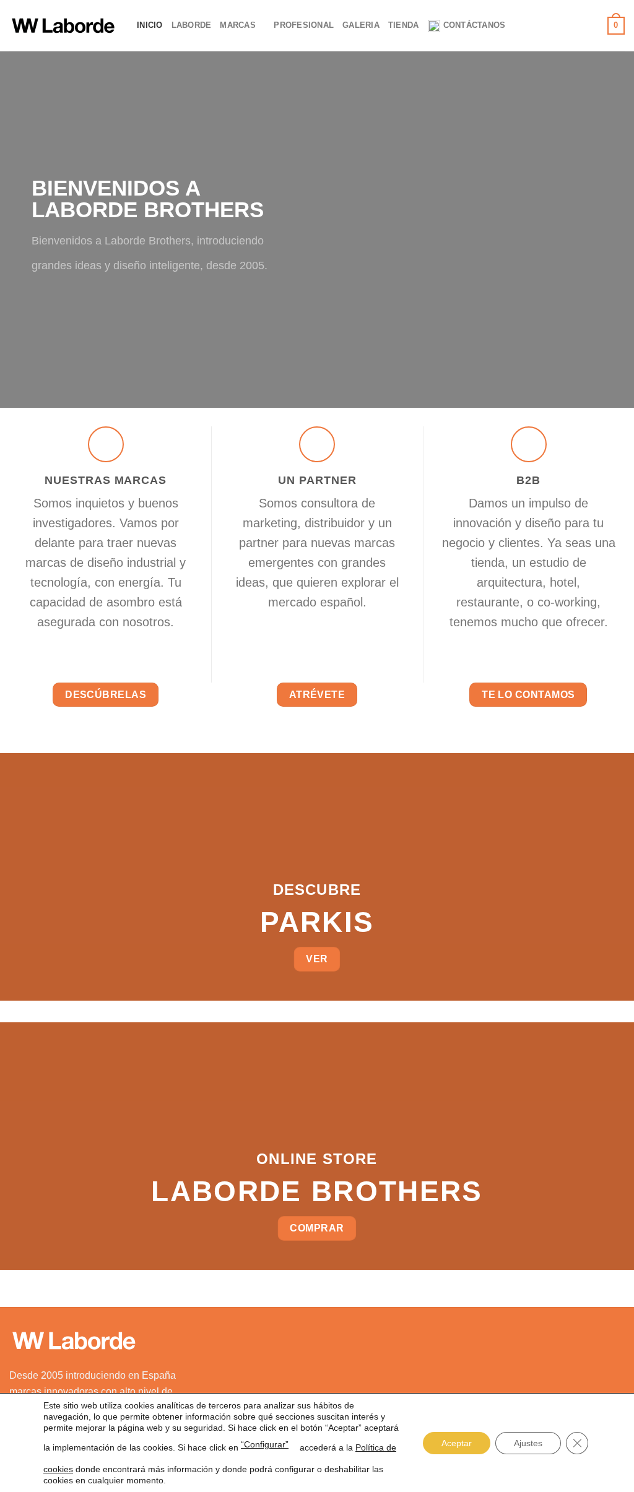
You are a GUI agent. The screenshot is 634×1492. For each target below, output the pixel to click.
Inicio (150, 25)
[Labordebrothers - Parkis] (63, 25)
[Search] (593, 25)
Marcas (238, 25)
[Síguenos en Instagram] (551, 25)
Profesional (304, 25)
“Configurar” (265, 1444)
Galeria (361, 25)
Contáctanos (474, 25)
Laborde (192, 25)
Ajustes (528, 1443)
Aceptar (456, 1443)
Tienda (403, 25)
